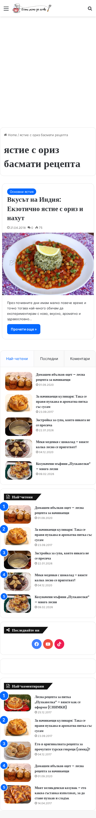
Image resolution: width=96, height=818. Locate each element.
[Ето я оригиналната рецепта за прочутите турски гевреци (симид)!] (17, 751)
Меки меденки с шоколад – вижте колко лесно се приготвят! (62, 444)
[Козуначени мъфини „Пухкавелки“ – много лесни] (18, 470)
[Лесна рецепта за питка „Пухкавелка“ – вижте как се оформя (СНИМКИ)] (17, 702)
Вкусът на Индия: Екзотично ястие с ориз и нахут (45, 209)
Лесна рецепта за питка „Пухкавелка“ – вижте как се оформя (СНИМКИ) (57, 702)
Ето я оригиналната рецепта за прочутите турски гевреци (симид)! (62, 747)
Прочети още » (24, 329)
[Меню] (6, 10)
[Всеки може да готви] (32, 8)
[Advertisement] (48, 69)
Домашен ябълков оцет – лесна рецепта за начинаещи (60, 377)
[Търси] (89, 10)
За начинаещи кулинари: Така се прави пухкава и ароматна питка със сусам (62, 401)
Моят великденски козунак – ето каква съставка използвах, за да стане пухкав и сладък (60, 793)
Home (12, 135)
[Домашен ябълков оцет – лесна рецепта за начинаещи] (18, 381)
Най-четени (17, 358)
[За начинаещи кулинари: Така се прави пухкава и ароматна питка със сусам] (18, 403)
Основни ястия (21, 192)
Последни (49, 358)
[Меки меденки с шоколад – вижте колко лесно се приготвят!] (18, 448)
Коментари (80, 358)
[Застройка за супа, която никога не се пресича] (18, 426)
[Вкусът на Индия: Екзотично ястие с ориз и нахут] (48, 264)
